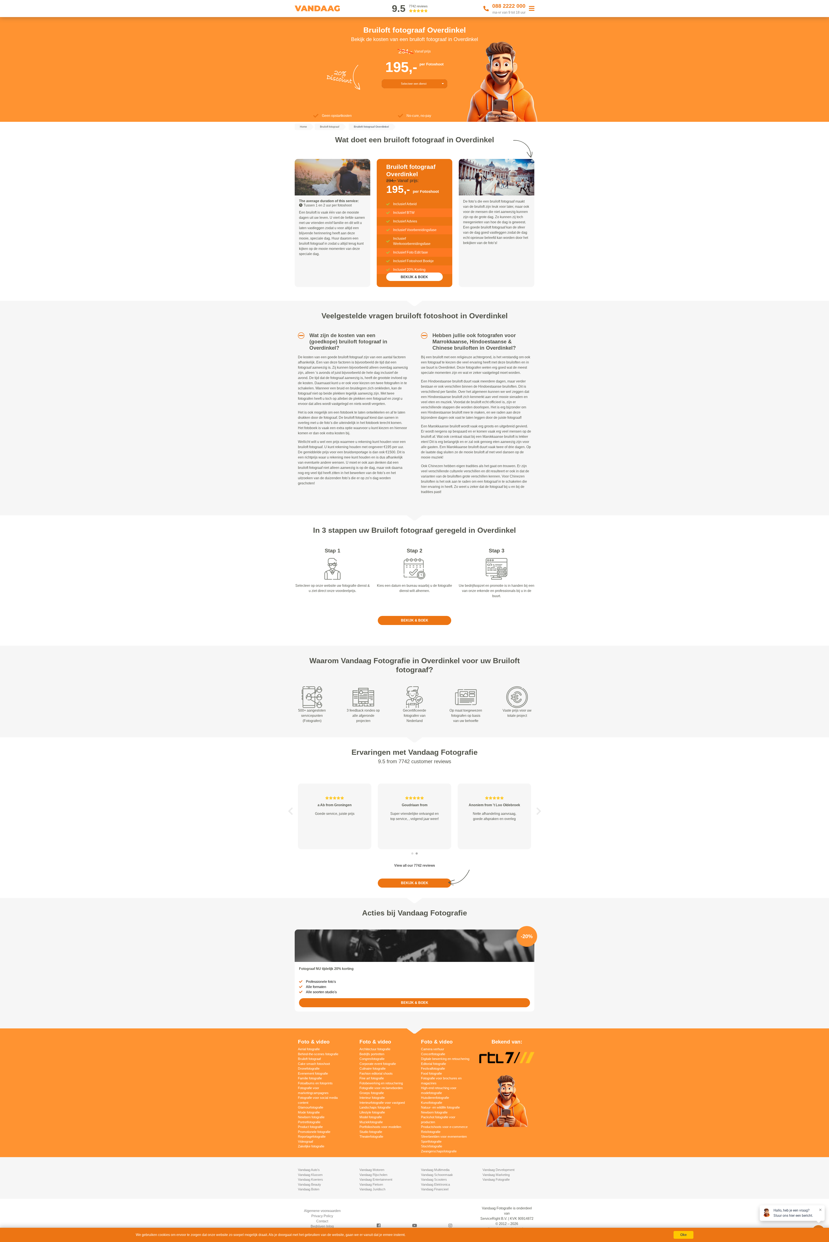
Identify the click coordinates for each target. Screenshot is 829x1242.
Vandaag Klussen (310, 1175)
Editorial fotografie (433, 1064)
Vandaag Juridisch (372, 1189)
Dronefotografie (309, 1068)
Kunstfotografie (431, 1102)
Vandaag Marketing (496, 1175)
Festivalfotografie (433, 1068)
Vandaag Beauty (309, 1184)
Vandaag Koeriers (310, 1179)
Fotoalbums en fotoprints (315, 1083)
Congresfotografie (371, 1059)
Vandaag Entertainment (375, 1179)
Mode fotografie (309, 1112)
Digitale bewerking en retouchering (445, 1059)
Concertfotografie (433, 1054)
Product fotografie (310, 1127)
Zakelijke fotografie (311, 1146)
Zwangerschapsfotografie (439, 1151)
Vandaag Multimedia (435, 1170)
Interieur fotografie (372, 1097)
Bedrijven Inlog (322, 1226)
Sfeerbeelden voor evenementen (444, 1136)
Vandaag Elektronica (435, 1184)
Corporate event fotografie (377, 1064)
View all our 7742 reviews (414, 865)
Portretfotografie (309, 1122)
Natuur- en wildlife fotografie (440, 1107)
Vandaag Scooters (434, 1179)
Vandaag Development (498, 1170)
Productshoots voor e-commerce (444, 1127)
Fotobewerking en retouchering (381, 1083)
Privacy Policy (322, 1216)
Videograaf (305, 1141)
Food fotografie (431, 1073)
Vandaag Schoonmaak (437, 1175)
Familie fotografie (310, 1078)
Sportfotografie (431, 1141)
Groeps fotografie (371, 1093)
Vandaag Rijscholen (373, 1175)
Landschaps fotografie (375, 1107)
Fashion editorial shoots (376, 1073)
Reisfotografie (430, 1132)
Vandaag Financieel (434, 1189)
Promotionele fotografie (314, 1132)
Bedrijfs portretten (371, 1054)
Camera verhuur (432, 1049)
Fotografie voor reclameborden (381, 1088)
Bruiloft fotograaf (309, 1059)
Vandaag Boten (308, 1189)
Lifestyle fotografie (372, 1112)
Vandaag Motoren (371, 1170)
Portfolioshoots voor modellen (380, 1127)
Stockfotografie (431, 1146)
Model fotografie (370, 1117)
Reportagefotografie (312, 1136)
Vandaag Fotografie (496, 1179)
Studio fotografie (370, 1132)
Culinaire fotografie (372, 1068)
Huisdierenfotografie (435, 1097)
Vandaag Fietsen (371, 1184)
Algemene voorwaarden (322, 1211)
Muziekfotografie (371, 1122)
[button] (299, 335)
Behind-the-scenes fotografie (318, 1054)
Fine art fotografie (371, 1078)
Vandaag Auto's (309, 1170)
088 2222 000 (508, 6)
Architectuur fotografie (374, 1049)
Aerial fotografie (309, 1049)
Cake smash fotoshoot (314, 1064)
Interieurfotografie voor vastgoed (382, 1102)
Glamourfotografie (310, 1107)
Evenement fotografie (313, 1073)
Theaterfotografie (371, 1136)
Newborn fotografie (311, 1117)
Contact (322, 1221)
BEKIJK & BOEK (414, 277)
